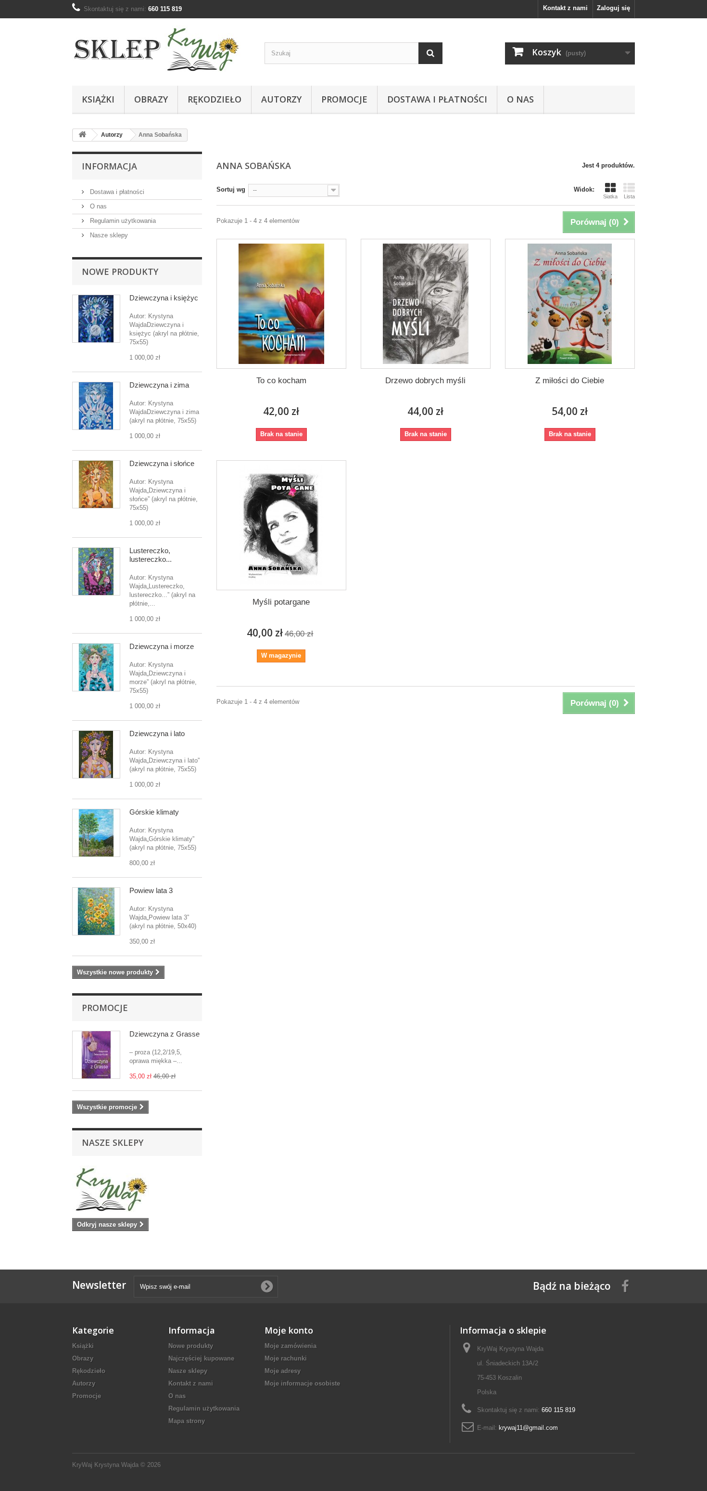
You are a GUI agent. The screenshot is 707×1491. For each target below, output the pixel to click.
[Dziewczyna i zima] (96, 406)
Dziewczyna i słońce (161, 463)
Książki (98, 99)
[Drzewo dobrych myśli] (426, 304)
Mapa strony (186, 1421)
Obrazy (151, 99)
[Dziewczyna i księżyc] (96, 319)
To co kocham (281, 380)
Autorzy (281, 99)
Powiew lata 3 (151, 890)
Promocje (344, 99)
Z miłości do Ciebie (569, 380)
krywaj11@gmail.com (528, 1427)
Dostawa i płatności (437, 99)
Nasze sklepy (108, 235)
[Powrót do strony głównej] (82, 135)
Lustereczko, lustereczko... (150, 554)
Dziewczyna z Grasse (164, 1034)
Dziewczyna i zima (159, 385)
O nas (520, 99)
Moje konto (289, 1330)
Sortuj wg (230, 189)
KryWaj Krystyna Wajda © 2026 (116, 1464)
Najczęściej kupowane (201, 1358)
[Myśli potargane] (281, 525)
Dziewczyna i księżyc (163, 298)
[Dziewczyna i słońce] (96, 484)
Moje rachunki (286, 1358)
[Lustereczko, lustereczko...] (96, 571)
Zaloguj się (613, 8)
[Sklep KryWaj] (161, 50)
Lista (629, 196)
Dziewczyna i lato (157, 733)
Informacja (109, 166)
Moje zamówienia (290, 1345)
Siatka (610, 196)
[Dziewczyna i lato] (96, 754)
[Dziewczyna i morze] (96, 667)
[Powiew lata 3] (96, 911)
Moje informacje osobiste (302, 1383)
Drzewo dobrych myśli (425, 380)
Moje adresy (283, 1370)
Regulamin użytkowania (122, 220)
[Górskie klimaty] (96, 833)
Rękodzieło (214, 99)
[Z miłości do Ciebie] (570, 304)
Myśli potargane (281, 602)
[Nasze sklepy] (137, 1190)
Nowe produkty (120, 271)
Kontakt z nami (565, 8)
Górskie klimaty (154, 812)
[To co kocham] (281, 304)
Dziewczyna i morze (161, 646)
